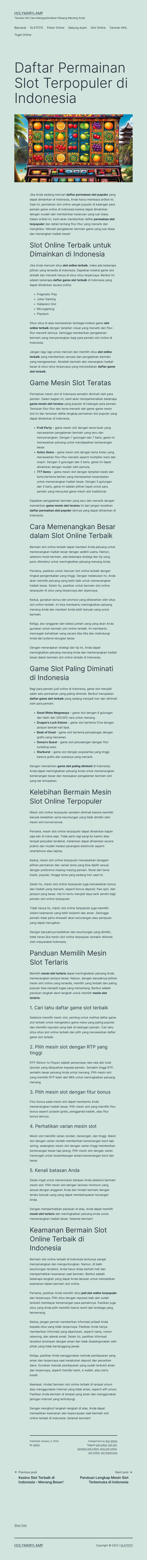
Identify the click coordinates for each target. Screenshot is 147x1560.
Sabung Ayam (77, 27)
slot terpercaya (109, 1452)
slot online (93, 1452)
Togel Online (22, 34)
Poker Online (55, 27)
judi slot (112, 1445)
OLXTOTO (36, 27)
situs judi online (108, 1448)
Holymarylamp (28, 13)
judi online (101, 1445)
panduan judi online (88, 1448)
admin (36, 1445)
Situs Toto (20, 1525)
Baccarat (20, 27)
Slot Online (98, 27)
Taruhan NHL (118, 27)
